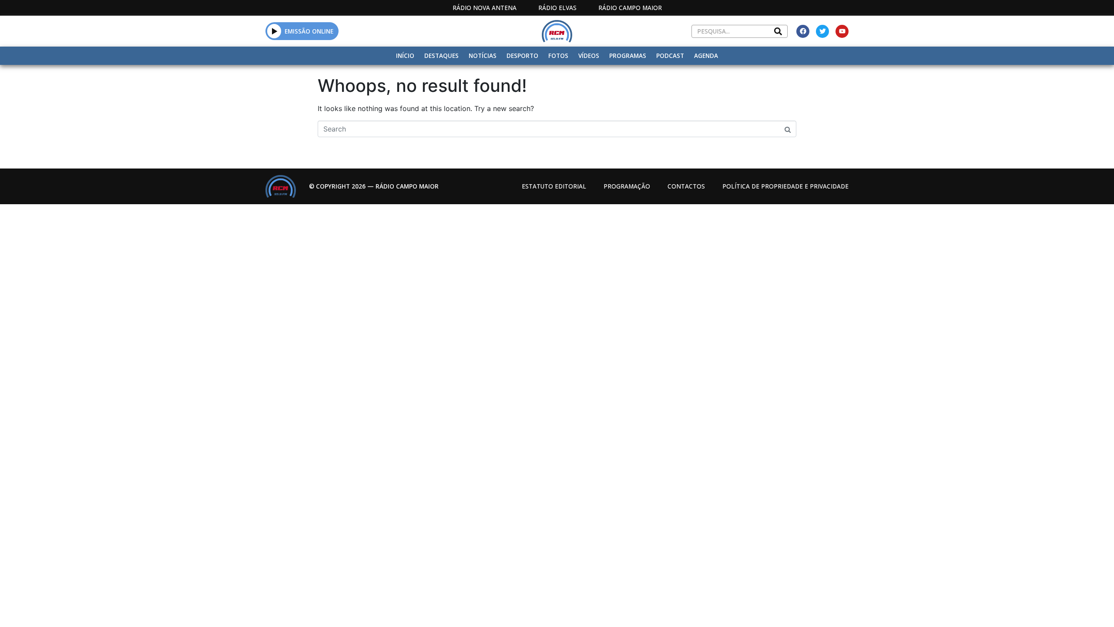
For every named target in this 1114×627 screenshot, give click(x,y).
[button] (274, 31)
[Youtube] (842, 31)
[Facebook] (802, 31)
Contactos (686, 186)
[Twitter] (822, 31)
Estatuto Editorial (554, 186)
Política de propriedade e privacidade (785, 186)
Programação (627, 186)
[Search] (778, 31)
